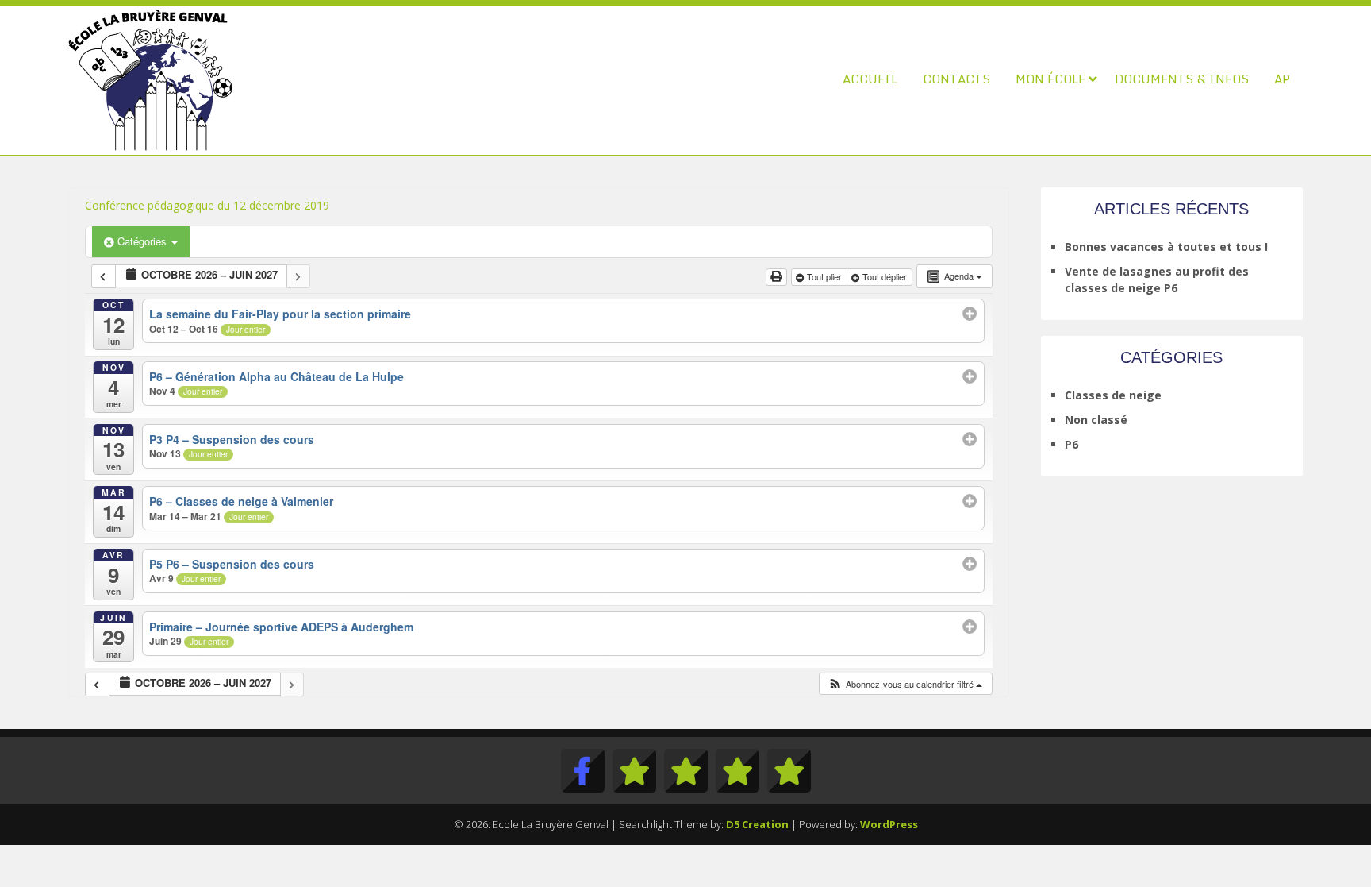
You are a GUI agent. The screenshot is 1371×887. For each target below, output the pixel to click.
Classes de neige (1113, 395)
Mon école (1050, 78)
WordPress (889, 824)
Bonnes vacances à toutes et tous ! (1166, 246)
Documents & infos (1182, 78)
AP (1282, 78)
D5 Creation (757, 824)
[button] (905, 684)
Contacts (956, 78)
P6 (1071, 444)
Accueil (870, 78)
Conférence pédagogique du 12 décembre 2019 (207, 205)
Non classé (1096, 419)
